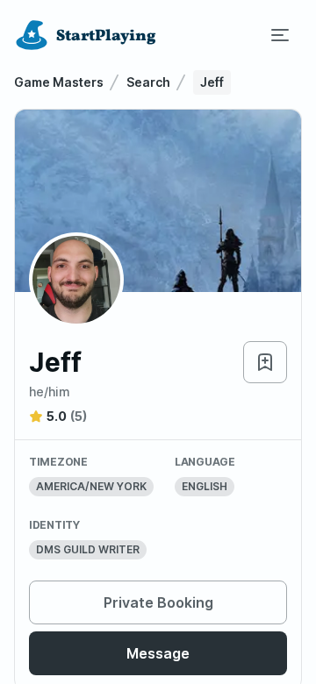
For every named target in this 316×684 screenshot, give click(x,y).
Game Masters (59, 82)
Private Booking (158, 602)
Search (148, 82)
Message (158, 653)
